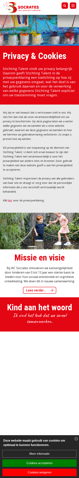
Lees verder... (36, 290)
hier (10, 200)
